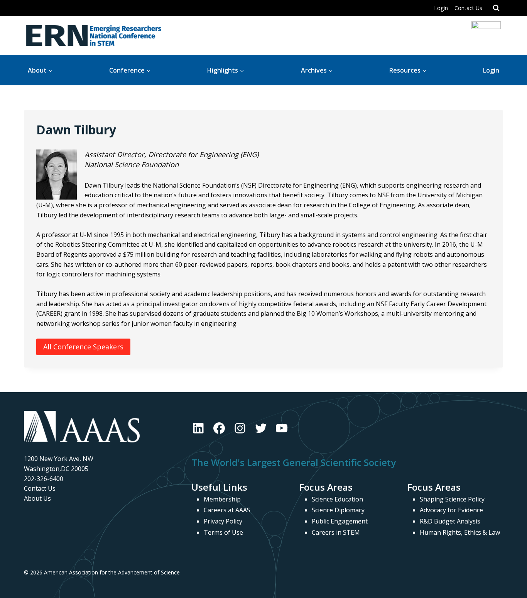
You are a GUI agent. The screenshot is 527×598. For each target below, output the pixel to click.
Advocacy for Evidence (451, 510)
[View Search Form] (496, 8)
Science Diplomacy (338, 510)
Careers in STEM (336, 532)
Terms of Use (223, 532)
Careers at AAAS (227, 510)
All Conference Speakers (83, 346)
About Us (37, 498)
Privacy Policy (223, 521)
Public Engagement (340, 521)
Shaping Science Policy (452, 499)
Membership (222, 499)
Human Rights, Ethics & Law (460, 532)
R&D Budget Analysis (450, 521)
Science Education (337, 499)
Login (441, 8)
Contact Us (468, 8)
